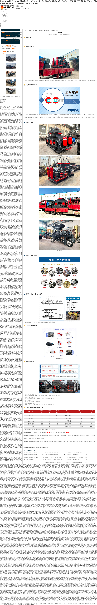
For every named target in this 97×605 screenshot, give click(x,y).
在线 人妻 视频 (3, 546)
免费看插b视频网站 (58, 517)
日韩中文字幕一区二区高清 (8, 225)
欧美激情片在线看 (12, 241)
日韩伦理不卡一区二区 (10, 267)
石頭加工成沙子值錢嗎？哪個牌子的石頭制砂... (31, 457)
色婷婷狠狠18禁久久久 (14, 246)
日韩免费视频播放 (67, 464)
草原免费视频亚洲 (10, 514)
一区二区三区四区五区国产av (4, 272)
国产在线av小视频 (65, 480)
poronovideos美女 (8, 373)
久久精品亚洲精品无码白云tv (12, 266)
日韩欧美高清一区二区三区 (13, 417)
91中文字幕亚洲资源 (4, 438)
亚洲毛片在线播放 (7, 193)
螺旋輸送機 (3, 43)
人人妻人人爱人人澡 (5, 504)
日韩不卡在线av (94, 497)
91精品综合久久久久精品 (17, 146)
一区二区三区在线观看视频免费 (86, 506)
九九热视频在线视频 (17, 231)
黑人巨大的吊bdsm (41, 511)
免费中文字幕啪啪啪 (71, 472)
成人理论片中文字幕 (52, 499)
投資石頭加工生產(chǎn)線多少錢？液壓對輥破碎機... (53, 459)
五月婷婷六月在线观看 (49, 540)
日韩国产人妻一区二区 (24, 546)
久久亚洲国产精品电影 (4, 172)
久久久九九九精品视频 (15, 260)
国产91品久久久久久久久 (4, 387)
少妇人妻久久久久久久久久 (10, 532)
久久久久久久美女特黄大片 (82, 478)
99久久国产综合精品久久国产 (47, 472)
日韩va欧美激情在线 (11, 397)
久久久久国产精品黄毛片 (17, 274)
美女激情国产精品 (9, 499)
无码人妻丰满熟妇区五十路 (6, 512)
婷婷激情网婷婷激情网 (21, 493)
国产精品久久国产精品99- (19, 504)
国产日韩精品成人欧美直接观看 (10, 491)
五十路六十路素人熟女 (4, 281)
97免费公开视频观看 (80, 534)
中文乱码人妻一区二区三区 (78, 553)
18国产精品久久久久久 (11, 132)
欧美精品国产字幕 (7, 510)
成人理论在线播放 (18, 440)
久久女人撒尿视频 (67, 538)
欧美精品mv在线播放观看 (13, 198)
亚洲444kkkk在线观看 (30, 481)
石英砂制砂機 (10, 46)
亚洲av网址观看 (32, 486)
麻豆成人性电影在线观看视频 (87, 553)
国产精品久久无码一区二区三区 (23, 525)
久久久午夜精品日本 (13, 251)
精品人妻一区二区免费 (18, 214)
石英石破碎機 (16, 46)
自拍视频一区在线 (4, 268)
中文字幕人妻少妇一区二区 (31, 491)
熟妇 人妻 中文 (16, 252)
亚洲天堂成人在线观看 (72, 499)
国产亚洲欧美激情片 (41, 465)
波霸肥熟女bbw (18, 372)
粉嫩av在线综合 (53, 500)
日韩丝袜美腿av (42, 553)
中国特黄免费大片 (19, 247)
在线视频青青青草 (12, 327)
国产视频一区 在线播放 (17, 371)
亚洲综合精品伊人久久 (3, 213)
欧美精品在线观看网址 (11, 472)
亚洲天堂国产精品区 (4, 266)
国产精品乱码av (2, 215)
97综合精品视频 (70, 545)
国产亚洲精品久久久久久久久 (25, 511)
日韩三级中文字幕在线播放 (15, 318)
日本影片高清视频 (3, 234)
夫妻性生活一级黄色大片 (15, 537)
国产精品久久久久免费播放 (11, 247)
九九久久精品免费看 (17, 119)
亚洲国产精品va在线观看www (67, 478)
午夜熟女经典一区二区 (63, 507)
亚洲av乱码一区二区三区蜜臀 (8, 235)
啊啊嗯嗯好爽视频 (73, 544)
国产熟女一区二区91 (60, 464)
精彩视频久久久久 (10, 292)
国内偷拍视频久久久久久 (8, 221)
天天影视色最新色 (43, 540)
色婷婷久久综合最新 (4, 132)
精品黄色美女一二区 (5, 212)
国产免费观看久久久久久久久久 (75, 490)
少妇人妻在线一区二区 (37, 510)
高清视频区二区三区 (9, 553)
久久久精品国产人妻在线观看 (51, 487)
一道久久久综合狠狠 (70, 512)
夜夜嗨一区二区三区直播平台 (75, 551)
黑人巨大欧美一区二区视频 (12, 387)
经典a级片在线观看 (23, 510)
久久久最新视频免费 (50, 506)
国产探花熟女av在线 (18, 359)
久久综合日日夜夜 (11, 401)
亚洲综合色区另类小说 (44, 552)
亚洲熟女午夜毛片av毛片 (10, 419)
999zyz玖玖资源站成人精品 (35, 540)
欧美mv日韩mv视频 (52, 533)
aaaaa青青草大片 (3, 147)
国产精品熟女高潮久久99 (83, 505)
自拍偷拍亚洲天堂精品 (6, 470)
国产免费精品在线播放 (10, 332)
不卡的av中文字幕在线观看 (66, 479)
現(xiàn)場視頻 (2, 101)
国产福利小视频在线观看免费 (36, 467)
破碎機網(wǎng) (4, 13)
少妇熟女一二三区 (91, 550)
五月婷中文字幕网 (76, 531)
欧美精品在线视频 (11, 348)
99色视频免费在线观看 (58, 526)
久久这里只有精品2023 (15, 517)
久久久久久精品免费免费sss (16, 465)
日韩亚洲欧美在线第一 (91, 485)
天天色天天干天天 (4, 407)
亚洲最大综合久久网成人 (12, 194)
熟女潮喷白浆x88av (4, 339)
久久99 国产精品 (40, 494)
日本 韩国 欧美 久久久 (16, 444)
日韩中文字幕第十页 (71, 547)
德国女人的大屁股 (7, 413)
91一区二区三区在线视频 (17, 358)
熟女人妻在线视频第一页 (4, 358)
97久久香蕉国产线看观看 (11, 333)
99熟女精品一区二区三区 (53, 481)
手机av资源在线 (4, 365)
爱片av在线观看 (82, 492)
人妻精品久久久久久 (56, 545)
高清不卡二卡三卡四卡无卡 (18, 271)
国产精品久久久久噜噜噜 (8, 326)
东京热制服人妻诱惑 (6, 351)
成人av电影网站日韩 (16, 133)
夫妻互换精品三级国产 (9, 188)
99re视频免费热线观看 (26, 478)
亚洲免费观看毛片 (36, 477)
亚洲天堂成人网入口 (43, 470)
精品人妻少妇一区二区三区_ (5, 178)
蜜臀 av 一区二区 (93, 518)
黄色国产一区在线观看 (10, 406)
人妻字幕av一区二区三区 (4, 401)
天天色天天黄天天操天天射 (18, 212)
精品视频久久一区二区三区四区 (14, 200)
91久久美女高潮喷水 (15, 324)
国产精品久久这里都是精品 (8, 207)
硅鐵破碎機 (13, 51)
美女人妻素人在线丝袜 (13, 477)
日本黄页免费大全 (45, 518)
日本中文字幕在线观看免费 (90, 494)
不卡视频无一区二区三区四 (26, 533)
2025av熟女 (37, 486)
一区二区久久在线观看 (6, 352)
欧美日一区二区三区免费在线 (63, 477)
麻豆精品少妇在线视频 (47, 525)
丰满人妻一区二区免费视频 (11, 523)
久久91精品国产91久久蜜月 (44, 481)
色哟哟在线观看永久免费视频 (11, 145)
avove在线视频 (36, 481)
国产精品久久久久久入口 (16, 550)
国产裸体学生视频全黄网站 (7, 300)
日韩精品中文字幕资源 (12, 167)
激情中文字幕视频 (37, 480)
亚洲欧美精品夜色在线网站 (11, 372)
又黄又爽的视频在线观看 (53, 466)
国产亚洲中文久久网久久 (38, 507)
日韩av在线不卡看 (13, 513)
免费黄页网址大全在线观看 (91, 478)
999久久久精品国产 (28, 534)
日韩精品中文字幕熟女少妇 (4, 311)
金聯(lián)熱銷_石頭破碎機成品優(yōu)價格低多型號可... (75, 460)
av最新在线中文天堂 (89, 465)
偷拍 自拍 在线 (11, 265)
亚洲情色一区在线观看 (45, 523)
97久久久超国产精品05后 (4, 305)
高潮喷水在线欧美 (39, 484)
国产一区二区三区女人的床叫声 (16, 430)
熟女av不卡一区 (10, 358)
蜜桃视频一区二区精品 (9, 412)
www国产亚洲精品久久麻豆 (6, 450)
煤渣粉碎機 (9, 51)
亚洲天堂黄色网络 (4, 254)
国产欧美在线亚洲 (87, 517)
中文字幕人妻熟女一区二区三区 (65, 474)
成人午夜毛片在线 (49, 477)
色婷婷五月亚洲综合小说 (6, 393)
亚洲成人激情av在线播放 (54, 546)
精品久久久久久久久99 (6, 220)
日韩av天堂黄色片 (14, 152)
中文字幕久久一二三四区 (10, 315)
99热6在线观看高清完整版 (10, 484)
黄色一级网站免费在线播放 (6, 466)
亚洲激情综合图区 (4, 125)
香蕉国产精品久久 (13, 467)
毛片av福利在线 (18, 278)
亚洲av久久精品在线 (18, 491)
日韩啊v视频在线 (8, 550)
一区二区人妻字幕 (80, 525)
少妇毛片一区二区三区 (5, 307)
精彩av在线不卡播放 (28, 467)
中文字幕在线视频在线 (58, 467)
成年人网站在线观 (10, 511)
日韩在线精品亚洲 (64, 510)
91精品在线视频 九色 (13, 421)
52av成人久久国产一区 (17, 492)
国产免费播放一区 (15, 301)
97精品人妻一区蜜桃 (35, 531)
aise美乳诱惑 (73, 487)
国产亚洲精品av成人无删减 (60, 504)
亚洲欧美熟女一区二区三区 (4, 327)
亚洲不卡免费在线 (39, 474)
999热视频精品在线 (18, 439)
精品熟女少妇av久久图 (17, 334)
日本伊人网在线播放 (6, 400)
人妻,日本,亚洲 (13, 278)
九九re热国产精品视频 (10, 538)
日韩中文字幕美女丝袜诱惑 (39, 538)
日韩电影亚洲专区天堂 (11, 248)
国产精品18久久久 (63, 531)
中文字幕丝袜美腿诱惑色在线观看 (12, 408)
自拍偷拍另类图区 (11, 505)
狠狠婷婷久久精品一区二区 (77, 486)
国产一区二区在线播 (14, 526)
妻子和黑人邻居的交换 (48, 511)
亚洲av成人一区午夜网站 (79, 466)
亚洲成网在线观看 (18, 523)
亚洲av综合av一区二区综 (60, 484)
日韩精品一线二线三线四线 (4, 328)
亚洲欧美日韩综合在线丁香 (44, 530)
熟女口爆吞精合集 (24, 492)
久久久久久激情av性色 (15, 355)
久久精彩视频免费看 (48, 465)
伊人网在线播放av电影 (23, 500)
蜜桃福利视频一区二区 (39, 500)
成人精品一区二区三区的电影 (62, 466)
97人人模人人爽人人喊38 (81, 546)
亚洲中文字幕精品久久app (13, 174)
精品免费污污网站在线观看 (11, 325)
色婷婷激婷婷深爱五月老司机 (16, 404)
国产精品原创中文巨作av (10, 161)
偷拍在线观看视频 (67, 539)
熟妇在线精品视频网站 (6, 192)
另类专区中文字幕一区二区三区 (6, 299)
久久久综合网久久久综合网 (49, 479)
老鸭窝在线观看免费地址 (51, 512)
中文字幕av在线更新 (23, 531)
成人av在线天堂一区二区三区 (32, 532)
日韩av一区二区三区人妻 (13, 380)
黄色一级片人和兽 (77, 485)
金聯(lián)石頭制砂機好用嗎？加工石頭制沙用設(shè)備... (54, 462)
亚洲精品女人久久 (6, 200)
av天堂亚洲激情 (34, 494)
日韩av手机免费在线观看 (60, 500)
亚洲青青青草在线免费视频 (82, 523)
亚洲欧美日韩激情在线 (11, 227)
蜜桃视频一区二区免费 (9, 179)
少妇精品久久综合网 (49, 470)
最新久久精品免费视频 (11, 452)
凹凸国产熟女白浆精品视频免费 (11, 222)
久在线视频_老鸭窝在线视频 (29, 518)
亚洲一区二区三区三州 (8, 478)
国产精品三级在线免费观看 (4, 364)
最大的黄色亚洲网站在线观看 (42, 513)
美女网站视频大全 (27, 513)
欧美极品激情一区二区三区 (15, 165)
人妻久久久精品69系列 (4, 388)
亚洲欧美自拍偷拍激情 (11, 439)
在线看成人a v (15, 346)
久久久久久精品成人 (7, 318)
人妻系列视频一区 (55, 551)
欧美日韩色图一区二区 (45, 474)
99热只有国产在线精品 (25, 465)
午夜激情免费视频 (21, 512)
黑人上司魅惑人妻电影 (12, 364)
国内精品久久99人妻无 (20, 487)
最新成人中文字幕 (46, 466)
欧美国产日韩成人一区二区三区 (7, 321)
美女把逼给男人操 (9, 201)
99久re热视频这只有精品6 (14, 178)
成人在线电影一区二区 (6, 394)
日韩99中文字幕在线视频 (13, 497)
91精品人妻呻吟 (72, 464)
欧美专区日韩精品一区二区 (6, 344)
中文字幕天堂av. (20, 551)
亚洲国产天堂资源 (8, 551)
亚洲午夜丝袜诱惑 (12, 331)
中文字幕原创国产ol (8, 525)
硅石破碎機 (3, 53)
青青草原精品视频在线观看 (10, 231)
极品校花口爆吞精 (12, 400)
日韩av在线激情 (16, 213)
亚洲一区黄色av (4, 218)
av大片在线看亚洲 (85, 486)
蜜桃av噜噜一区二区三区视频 (17, 398)
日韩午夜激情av (16, 188)
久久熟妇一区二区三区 (6, 165)
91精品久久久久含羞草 (29, 473)
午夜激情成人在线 (7, 182)
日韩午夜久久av (18, 145)
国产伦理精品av (14, 410)
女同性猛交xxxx (19, 228)
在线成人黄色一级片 (9, 274)
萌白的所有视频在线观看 (14, 129)
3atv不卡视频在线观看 (10, 533)
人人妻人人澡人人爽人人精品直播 (51, 464)
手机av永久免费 (67, 484)
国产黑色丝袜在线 (60, 473)
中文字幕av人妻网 (16, 258)
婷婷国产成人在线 (24, 527)
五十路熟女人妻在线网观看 (27, 494)
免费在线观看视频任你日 (13, 487)
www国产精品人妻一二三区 (14, 313)
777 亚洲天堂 (91, 524)
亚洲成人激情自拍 (10, 119)
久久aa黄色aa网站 (10, 133)
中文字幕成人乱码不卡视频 (17, 527)
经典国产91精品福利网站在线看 (10, 357)
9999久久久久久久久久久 (9, 208)
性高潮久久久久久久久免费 (33, 465)
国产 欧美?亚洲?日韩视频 (77, 524)
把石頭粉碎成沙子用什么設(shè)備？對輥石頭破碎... (53, 457)
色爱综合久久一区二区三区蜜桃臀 (8, 252)
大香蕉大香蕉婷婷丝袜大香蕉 (7, 355)
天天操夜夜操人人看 (28, 493)
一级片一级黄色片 (51, 526)
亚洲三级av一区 (3, 291)
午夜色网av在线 (76, 505)
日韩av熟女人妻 (58, 537)
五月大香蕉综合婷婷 (4, 228)
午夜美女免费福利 (61, 551)
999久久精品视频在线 (23, 498)
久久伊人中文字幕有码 (6, 421)
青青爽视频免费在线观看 (14, 466)
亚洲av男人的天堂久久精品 (13, 160)
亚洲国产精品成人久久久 (78, 477)
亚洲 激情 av (5, 116)
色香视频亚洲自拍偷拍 (13, 507)
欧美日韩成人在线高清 (4, 245)
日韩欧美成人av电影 (8, 374)
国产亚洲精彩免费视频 (83, 485)
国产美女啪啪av (28, 517)
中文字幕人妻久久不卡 (49, 553)
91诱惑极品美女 (5, 195)
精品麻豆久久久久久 (6, 392)
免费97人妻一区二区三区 (72, 519)
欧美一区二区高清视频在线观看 (33, 497)
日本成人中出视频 (9, 288)
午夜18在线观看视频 (18, 327)
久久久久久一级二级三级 (7, 420)
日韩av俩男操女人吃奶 (24, 547)
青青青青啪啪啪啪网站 (15, 391)
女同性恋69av (85, 491)
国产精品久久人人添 (17, 451)
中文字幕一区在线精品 (70, 466)
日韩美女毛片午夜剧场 (13, 352)
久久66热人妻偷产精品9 (11, 437)
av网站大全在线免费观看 (6, 199)
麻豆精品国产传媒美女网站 (5, 381)
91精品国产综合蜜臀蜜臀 (59, 499)
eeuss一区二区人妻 (84, 550)
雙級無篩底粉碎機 (5, 46)
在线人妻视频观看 (17, 418)
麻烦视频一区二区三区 (13, 394)
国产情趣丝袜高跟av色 (6, 129)
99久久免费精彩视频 (79, 467)
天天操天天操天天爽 (31, 480)
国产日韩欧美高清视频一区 (27, 505)
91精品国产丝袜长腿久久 (18, 505)
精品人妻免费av (41, 479)
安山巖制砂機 (4, 51)
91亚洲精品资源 (16, 500)
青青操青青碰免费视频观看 (14, 141)
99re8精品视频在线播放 (17, 147)
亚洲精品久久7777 (14, 374)
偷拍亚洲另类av (38, 523)
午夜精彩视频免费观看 (17, 433)
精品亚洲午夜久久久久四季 (7, 115)
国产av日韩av (48, 534)
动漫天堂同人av (9, 293)
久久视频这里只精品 (71, 470)
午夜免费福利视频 (58, 518)
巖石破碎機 (8, 48)
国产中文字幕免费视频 (17, 397)
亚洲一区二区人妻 (46, 490)
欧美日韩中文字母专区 (62, 543)
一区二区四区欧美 (20, 474)
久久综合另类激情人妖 (79, 491)
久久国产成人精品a (23, 550)
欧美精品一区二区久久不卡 (18, 240)
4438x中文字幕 (6, 380)
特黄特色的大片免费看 (70, 485)
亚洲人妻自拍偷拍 (45, 491)
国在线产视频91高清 (3, 523)
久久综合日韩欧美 (70, 527)
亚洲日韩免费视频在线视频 (10, 155)
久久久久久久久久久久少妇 (34, 464)
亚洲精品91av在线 (89, 471)
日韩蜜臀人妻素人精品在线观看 (5, 453)
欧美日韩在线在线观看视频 (13, 285)
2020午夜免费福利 (50, 550)
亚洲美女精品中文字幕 (16, 134)
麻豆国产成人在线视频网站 (79, 472)
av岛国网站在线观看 (35, 493)
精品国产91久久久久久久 (16, 112)
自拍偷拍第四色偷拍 (64, 519)
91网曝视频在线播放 (11, 139)
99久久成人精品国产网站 (11, 457)
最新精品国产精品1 (51, 510)
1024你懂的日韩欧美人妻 (19, 472)
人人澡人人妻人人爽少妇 (17, 215)
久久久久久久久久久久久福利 (13, 311)
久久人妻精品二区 (4, 472)
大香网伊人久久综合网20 (7, 152)
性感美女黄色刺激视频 (8, 120)
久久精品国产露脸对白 (14, 319)
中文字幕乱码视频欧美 (10, 341)
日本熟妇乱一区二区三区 (45, 480)
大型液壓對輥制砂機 (9, 32)
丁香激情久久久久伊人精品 (72, 467)
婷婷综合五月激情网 (18, 304)
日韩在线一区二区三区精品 (12, 195)
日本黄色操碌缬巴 (42, 493)
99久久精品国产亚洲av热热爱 (14, 186)
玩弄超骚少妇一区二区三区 (53, 486)
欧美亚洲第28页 (15, 154)
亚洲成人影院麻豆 (63, 505)
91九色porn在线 (3, 334)
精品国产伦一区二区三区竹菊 (87, 499)
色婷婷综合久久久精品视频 (12, 361)
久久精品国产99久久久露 (18, 273)
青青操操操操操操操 (64, 518)
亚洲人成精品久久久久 (77, 511)
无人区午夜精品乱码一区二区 (11, 360)
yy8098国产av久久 (15, 261)
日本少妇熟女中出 (18, 241)
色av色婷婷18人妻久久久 (25, 464)
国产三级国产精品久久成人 (35, 505)
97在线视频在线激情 (10, 479)
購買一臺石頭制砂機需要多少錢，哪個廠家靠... (31, 452)
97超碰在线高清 (70, 486)
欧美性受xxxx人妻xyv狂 (18, 294)
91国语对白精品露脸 (23, 499)
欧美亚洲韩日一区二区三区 (6, 298)
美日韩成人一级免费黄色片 (6, 308)
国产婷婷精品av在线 (33, 478)
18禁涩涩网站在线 (70, 510)
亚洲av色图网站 (52, 490)
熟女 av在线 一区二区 (86, 510)
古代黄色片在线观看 (10, 481)
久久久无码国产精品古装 (17, 221)
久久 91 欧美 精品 (3, 274)
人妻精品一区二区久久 (3, 408)
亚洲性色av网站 (29, 499)
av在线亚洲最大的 (4, 464)
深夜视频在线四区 (54, 493)
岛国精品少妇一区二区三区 (36, 539)
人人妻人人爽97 (42, 505)
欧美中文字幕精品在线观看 (11, 114)
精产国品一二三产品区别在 (5, 173)
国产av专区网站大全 (8, 109)
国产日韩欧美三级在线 (3, 359)
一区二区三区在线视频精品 (17, 208)
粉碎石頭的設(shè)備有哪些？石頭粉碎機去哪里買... (74, 452)
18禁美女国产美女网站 (13, 220)
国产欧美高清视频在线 (48, 551)
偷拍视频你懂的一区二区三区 (38, 466)
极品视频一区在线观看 (13, 385)
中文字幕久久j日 (17, 125)
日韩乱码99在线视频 (14, 344)
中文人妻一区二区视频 (54, 543)
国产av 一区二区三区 (10, 181)
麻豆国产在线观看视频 (77, 537)
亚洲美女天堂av (12, 173)
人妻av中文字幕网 (55, 477)
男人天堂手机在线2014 (32, 506)
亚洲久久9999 (15, 135)
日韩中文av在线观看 (78, 518)
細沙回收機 (14, 38)
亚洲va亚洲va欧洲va (50, 527)
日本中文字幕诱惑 (17, 181)
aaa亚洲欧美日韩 (79, 544)
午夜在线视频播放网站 (18, 233)
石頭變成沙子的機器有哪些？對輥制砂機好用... (52, 452)
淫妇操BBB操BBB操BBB (7, 459)
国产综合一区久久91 (57, 519)
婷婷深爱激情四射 (63, 514)
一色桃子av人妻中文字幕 (11, 280)
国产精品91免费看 (3, 398)
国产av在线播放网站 (32, 547)
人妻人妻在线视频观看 (8, 134)
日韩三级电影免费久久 (7, 386)
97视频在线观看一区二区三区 (11, 552)
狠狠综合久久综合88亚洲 (81, 497)
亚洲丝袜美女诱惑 (12, 353)
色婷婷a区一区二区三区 (74, 513)
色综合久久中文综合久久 (18, 341)
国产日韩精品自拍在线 (16, 511)
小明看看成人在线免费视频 (17, 120)
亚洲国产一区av (9, 517)
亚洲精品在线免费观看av (18, 328)
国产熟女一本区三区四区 (83, 513)
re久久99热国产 (2, 258)
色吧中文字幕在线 (13, 149)
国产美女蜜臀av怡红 (15, 180)
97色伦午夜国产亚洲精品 (64, 547)
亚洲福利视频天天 (6, 353)
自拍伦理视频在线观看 (9, 147)
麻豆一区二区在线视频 (80, 473)
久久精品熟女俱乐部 (28, 471)
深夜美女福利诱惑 (39, 491)
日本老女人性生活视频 (7, 377)
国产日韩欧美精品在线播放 (9, 367)
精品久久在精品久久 (4, 379)
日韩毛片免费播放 (7, 159)
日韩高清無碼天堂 (34, 517)
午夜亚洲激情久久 (19, 357)
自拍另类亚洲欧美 (84, 537)
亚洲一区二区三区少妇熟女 (18, 479)
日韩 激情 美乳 (49, 492)
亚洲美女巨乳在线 (8, 471)
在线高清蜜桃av (8, 498)
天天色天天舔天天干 (10, 213)
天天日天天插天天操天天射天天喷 (79, 507)
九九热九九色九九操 (10, 335)
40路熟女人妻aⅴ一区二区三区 (71, 543)
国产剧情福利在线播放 (14, 175)
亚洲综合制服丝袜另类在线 (9, 314)
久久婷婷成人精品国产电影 (21, 552)
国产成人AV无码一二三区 (50, 544)
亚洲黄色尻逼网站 (16, 242)
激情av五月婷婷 (12, 193)
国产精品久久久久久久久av (10, 306)
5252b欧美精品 (16, 367)
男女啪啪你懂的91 (71, 537)
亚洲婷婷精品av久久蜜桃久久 (17, 434)
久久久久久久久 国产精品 (33, 545)
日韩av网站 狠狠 (11, 281)
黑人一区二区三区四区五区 (59, 533)
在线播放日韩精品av (21, 507)
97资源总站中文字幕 (12, 304)
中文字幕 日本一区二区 (31, 514)
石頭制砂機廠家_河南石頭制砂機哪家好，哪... (73, 454)
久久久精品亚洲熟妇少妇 (63, 545)
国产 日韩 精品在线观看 (11, 254)
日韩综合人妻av (18, 520)
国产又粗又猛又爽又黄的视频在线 (14, 226)
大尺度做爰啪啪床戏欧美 (24, 480)
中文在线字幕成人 (85, 470)
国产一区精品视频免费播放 (64, 534)
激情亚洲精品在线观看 (5, 493)
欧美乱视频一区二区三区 (8, 368)
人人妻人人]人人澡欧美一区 (5, 149)
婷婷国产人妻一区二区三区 (49, 485)
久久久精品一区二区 (30, 466)
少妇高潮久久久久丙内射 (19, 484)
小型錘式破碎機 (4, 37)
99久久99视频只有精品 (15, 166)
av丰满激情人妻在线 (89, 512)
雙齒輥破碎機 (16, 32)
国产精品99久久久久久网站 (14, 351)
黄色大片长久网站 (11, 169)
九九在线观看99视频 (19, 452)
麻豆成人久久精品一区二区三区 (54, 474)
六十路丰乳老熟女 (3, 498)
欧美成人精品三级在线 (51, 491)
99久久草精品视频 (30, 498)
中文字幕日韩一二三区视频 (10, 239)
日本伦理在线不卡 (14, 115)
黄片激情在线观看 (8, 253)
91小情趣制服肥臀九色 (6, 494)
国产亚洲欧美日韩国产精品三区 (23, 497)
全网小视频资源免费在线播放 (39, 551)
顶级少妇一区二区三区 (11, 432)
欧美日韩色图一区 (22, 518)
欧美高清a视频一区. (29, 550)
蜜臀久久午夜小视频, (35, 504)
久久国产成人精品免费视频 (5, 141)
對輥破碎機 (3, 32)
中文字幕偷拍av (11, 328)
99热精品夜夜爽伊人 (16, 411)
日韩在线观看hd (91, 514)
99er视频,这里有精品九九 (57, 553)
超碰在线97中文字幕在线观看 (72, 525)
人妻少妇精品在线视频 (19, 485)
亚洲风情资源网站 (61, 492)
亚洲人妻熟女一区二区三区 (8, 153)
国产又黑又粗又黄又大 (91, 486)
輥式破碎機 (3, 35)
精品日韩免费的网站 (76, 494)
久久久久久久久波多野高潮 (55, 534)
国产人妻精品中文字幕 (10, 302)
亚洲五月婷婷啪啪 (26, 506)
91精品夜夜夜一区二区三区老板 (43, 533)
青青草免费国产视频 (14, 320)
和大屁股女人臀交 (15, 153)
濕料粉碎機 (13, 45)
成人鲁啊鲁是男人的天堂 (9, 215)
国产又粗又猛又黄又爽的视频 (45, 473)
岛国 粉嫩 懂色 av (65, 511)
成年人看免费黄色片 (79, 480)
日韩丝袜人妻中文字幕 (15, 518)
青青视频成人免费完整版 (21, 470)
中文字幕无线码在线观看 (15, 498)
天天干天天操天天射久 (4, 539)
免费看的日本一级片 (14, 525)
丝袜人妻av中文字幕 (4, 378)
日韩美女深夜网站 (14, 551)
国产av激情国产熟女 (43, 477)
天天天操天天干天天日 (5, 417)
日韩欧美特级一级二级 (9, 446)
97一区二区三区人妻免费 (27, 539)
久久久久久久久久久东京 (26, 523)
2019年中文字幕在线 (6, 507)
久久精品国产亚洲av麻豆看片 (91, 513)
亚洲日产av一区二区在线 (6, 477)
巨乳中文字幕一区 (3, 499)
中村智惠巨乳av (6, 285)
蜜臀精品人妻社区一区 (88, 492)
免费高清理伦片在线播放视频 (29, 507)
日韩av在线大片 (85, 466)
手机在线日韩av (56, 540)
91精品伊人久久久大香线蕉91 (65, 513)
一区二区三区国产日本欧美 (5, 168)
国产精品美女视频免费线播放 (16, 300)
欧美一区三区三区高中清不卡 (55, 525)
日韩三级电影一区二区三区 (12, 228)
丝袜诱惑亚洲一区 (54, 465)
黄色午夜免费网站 (37, 526)
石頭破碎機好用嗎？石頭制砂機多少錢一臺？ (31, 454)
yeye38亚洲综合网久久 (13, 474)
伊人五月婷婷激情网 (32, 485)
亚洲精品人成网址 (67, 546)
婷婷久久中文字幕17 (46, 538)
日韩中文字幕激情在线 (91, 552)
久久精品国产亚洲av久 (9, 486)
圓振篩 (7, 40)
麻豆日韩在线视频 (10, 371)
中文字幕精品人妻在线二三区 (14, 199)
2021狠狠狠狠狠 (9, 365)
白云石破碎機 (13, 48)
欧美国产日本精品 (57, 547)
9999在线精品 (8, 278)
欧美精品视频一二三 (68, 465)
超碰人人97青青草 (13, 159)
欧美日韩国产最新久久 (6, 345)
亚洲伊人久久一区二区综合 (86, 511)
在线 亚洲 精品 (17, 239)
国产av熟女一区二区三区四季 (44, 486)
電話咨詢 (1, 102)
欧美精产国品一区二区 (14, 308)
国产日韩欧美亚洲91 (9, 146)
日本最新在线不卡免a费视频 (6, 122)
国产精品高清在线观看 (4, 265)
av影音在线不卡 (49, 513)
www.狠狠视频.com (57, 485)
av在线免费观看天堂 (51, 518)
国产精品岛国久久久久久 (84, 514)
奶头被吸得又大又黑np (14, 426)
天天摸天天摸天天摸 (15, 460)
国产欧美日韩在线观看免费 (8, 444)
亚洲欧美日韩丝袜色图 (63, 470)
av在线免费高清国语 (9, 275)
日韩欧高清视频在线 (15, 366)
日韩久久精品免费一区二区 (73, 517)
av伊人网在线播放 (16, 481)
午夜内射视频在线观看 (6, 128)
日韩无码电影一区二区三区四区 (12, 218)
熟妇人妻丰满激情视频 (12, 388)
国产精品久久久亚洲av (5, 497)
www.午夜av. (16, 265)
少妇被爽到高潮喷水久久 (18, 543)
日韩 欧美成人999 (79, 538)
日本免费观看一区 (26, 551)
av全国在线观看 (2, 109)
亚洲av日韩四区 (59, 478)
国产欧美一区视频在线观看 (10, 214)
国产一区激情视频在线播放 (84, 533)
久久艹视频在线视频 (4, 451)
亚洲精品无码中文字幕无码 (15, 189)
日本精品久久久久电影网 (86, 545)
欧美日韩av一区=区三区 (12, 312)
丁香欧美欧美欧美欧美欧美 (7, 180)
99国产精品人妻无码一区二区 (62, 486)
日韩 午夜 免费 (6, 233)
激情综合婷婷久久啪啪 (14, 384)
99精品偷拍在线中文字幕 (8, 347)
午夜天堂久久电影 (76, 527)
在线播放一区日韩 (24, 544)
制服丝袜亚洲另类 (17, 113)
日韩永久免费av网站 (6, 480)
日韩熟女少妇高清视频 (12, 245)
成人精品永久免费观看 (90, 504)
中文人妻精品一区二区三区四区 (7, 261)
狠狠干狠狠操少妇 (82, 471)
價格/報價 (1, 9)
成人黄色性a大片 (17, 419)
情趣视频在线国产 (13, 185)
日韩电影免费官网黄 (7, 513)
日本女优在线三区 (13, 128)
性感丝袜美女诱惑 (18, 325)
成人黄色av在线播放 (15, 293)
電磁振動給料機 (16, 40)
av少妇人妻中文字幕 (6, 540)
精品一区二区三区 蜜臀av (89, 479)
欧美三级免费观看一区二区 (14, 192)
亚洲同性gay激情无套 (6, 473)
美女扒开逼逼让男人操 (14, 299)
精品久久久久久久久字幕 (10, 294)
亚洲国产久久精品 (60, 493)
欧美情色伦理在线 (9, 465)
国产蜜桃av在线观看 (85, 538)
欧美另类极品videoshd (15, 255)
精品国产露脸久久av (5, 194)
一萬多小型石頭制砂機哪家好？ (28, 459)
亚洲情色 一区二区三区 (9, 433)
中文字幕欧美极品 (74, 465)
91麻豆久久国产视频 (40, 478)
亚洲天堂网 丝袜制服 (7, 425)
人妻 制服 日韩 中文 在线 (26, 486)
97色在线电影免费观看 (44, 499)
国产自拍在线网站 (13, 381)
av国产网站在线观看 (12, 504)
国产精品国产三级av (15, 288)
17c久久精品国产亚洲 (87, 519)
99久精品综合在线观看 (9, 242)
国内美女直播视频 (4, 439)
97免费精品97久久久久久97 (9, 338)
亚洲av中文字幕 (4, 133)
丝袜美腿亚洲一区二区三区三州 (84, 527)
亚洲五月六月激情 (78, 464)
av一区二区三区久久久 (8, 404)
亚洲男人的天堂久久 (10, 407)
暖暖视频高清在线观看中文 (31, 519)
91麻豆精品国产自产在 (35, 530)
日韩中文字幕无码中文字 (70, 550)
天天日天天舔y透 (14, 530)
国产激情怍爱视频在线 (12, 172)
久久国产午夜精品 (20, 530)
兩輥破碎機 (3, 48)
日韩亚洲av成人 (82, 531)
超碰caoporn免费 (75, 478)
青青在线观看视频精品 (8, 410)
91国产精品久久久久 (7, 319)
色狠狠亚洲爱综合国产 (29, 477)
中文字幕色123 (11, 212)
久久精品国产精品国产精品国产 (74, 492)
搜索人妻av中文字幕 (44, 510)
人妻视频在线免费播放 (66, 490)
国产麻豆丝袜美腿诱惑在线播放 (16, 345)
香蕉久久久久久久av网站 (72, 480)
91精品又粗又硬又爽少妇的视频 (92, 474)
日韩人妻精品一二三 (59, 530)
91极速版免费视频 (9, 234)
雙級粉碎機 (13, 35)
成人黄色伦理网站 (32, 551)
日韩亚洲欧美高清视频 (8, 434)
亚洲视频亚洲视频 (12, 440)
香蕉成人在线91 (92, 520)
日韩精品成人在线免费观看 (9, 205)
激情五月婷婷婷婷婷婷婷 (79, 547)
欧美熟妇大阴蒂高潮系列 (16, 116)
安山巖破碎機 (8, 45)
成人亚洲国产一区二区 (6, 246)
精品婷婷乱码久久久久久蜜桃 (14, 399)
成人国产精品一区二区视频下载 (62, 481)
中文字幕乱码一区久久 (20, 513)
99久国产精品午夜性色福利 (17, 326)
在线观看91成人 (5, 142)
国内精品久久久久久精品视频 (91, 487)
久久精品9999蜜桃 (9, 291)
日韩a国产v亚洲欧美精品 (5, 226)
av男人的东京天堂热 (18, 400)
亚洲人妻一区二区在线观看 (66, 498)
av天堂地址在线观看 (14, 450)
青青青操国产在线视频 (8, 447)
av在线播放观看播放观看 (13, 493)
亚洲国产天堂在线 (73, 479)
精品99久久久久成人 (8, 324)
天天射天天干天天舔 (10, 271)
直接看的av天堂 (65, 491)
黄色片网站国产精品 (49, 531)
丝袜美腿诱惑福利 (5, 348)
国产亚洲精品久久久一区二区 (6, 127)
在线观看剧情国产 (53, 537)
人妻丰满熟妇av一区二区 (63, 472)
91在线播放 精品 (88, 497)
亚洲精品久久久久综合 (8, 154)
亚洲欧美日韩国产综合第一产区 (17, 386)
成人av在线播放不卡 (56, 470)
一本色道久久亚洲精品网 (80, 543)
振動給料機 (11, 40)
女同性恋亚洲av (13, 253)
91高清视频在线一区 (12, 140)
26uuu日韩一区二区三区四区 (43, 504)
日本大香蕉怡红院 (13, 393)
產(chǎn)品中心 (2, 100)
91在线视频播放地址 (8, 537)
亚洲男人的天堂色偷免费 (13, 424)
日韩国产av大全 (92, 544)
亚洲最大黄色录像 (8, 175)
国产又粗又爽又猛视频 (8, 232)
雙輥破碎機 (8, 35)
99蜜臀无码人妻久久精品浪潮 (4, 440)
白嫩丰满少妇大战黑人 (3, 371)
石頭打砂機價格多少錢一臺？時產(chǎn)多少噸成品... (74, 457)
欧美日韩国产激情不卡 (5, 331)
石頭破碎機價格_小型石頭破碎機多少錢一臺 (73, 459)
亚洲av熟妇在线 (9, 116)
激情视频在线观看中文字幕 (50, 524)
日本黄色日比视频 (37, 544)
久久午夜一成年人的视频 (13, 307)
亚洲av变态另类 (16, 161)
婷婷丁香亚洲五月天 (44, 550)
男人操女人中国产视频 (15, 234)
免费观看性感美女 (5, 312)
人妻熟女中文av (43, 498)
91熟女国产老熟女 (73, 526)
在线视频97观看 (91, 477)
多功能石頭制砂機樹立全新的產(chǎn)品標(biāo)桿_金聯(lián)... (34, 460)
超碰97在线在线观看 (10, 287)
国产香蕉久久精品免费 (32, 546)
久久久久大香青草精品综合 (7, 391)
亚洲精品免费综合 (20, 524)
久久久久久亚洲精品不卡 (59, 520)
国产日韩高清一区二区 (8, 255)
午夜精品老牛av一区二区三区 (4, 399)
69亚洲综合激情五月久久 (80, 479)
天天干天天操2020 (24, 519)
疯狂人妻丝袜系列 (7, 189)
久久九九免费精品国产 (13, 540)
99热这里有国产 (80, 493)
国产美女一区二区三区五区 (17, 275)
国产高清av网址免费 (72, 491)
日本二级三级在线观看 (46, 514)
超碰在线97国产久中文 (4, 174)
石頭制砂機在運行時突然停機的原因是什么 (51, 454)
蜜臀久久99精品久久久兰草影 (47, 507)
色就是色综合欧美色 (21, 471)
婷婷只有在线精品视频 (10, 113)
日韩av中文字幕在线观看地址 (40, 485)
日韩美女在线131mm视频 (12, 148)
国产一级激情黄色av (17, 238)
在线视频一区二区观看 (3, 248)
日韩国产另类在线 (79, 499)
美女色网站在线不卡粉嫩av (67, 520)
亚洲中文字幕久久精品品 (77, 540)
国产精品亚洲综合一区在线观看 (12, 414)
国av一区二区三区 (63, 485)
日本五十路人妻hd (83, 487)
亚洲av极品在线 (65, 473)
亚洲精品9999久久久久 (16, 109)
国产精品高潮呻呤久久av (77, 506)
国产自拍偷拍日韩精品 (7, 461)
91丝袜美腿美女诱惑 (83, 474)
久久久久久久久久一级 (3, 514)
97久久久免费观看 (60, 487)
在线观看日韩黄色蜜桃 (58, 490)
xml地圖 (16, 97)
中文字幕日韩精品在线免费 (9, 500)
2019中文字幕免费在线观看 (77, 545)
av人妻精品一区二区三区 (5, 140)
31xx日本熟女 (3, 446)
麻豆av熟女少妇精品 (81, 517)
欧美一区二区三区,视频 (86, 520)
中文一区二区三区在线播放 (17, 365)
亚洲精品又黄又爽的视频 (10, 238)
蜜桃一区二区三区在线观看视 (60, 532)
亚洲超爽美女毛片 (33, 553)
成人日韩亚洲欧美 (74, 530)
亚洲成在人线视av (6, 167)
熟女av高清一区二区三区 (16, 201)
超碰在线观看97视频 (11, 162)
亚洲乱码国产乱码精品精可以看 (9, 273)
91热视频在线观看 (71, 511)
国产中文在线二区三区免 (23, 466)
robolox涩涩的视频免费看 (4, 139)
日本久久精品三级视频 (55, 507)
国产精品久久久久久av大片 (4, 295)
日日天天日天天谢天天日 (20, 534)
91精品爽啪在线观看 (52, 532)
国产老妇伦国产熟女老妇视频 (18, 539)
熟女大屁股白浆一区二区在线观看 (54, 523)
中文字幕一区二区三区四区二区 (10, 490)
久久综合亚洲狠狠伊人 (11, 359)
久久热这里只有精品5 (13, 494)
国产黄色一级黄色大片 (92, 470)
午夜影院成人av (5, 169)
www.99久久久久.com (41, 524)
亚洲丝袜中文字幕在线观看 (45, 546)
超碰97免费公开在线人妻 (58, 544)
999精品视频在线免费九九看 (72, 497)
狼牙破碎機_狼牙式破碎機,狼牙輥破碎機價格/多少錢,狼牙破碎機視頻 (37, 447)
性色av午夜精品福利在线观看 (68, 524)
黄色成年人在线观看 (74, 498)
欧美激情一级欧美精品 (17, 314)
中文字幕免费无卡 (54, 473)
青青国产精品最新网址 (11, 379)
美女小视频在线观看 (42, 531)
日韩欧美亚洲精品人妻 (3, 441)
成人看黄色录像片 (50, 471)
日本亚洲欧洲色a (11, 233)
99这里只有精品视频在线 (18, 407)
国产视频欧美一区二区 (8, 258)
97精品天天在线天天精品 (41, 517)
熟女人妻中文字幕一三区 (80, 481)
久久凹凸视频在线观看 (26, 479)
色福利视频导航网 (7, 385)
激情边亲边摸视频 (56, 527)
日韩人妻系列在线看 (9, 398)
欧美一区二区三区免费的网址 (17, 478)
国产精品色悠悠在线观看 (37, 473)
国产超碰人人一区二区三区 (71, 481)
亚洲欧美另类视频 (13, 454)
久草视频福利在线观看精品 (11, 534)
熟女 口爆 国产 (11, 480)
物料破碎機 (5, 9)
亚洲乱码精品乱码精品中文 (36, 471)
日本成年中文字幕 (71, 477)
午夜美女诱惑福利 (85, 477)
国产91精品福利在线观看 (16, 545)
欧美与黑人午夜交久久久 (64, 523)
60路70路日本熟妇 (16, 179)
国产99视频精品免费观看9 (17, 464)
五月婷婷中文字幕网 (14, 470)
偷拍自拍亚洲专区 (4, 437)
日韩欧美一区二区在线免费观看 (85, 551)
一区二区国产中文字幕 (29, 510)
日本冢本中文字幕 (67, 551)
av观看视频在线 (4, 287)
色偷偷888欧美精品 (5, 361)
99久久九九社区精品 (16, 339)
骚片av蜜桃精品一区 (17, 401)
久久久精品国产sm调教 (11, 125)
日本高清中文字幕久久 (5, 520)
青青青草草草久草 (26, 474)
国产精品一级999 (18, 254)
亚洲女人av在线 (44, 467)
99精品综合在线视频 (8, 259)
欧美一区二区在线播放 (16, 447)
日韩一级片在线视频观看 (18, 281)
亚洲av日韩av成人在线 (13, 272)
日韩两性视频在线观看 (18, 162)
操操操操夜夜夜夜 (15, 347)
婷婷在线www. (5, 302)
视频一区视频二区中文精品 (15, 219)
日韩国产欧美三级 (39, 472)
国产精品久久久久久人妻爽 (30, 537)
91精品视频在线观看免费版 (39, 547)
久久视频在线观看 (12, 405)
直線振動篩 (3, 40)
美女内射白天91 (32, 484)
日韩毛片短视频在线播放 (90, 523)
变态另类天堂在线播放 (17, 287)
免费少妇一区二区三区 (6, 354)
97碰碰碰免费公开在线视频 (14, 458)
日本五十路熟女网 (35, 490)
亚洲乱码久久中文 (9, 112)
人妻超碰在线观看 (61, 538)
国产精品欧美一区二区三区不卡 (89, 543)
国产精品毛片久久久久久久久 (57, 511)
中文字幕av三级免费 (70, 531)
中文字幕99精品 (5, 432)
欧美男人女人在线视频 (66, 487)
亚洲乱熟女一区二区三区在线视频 (13, 305)
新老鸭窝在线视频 (13, 298)
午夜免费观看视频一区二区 (13, 431)
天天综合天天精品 (8, 260)
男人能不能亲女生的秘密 (54, 538)
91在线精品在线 (24, 491)
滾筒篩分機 (9, 38)
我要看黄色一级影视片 (68, 504)
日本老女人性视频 (9, 301)
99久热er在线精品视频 (91, 490)
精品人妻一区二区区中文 (28, 490)
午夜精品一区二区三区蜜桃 (11, 121)
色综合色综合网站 (11, 543)
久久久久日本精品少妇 (11, 378)
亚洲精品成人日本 (7, 458)
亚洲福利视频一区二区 (14, 122)
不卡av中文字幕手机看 (75, 504)
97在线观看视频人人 (15, 373)
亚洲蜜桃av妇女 (77, 487)
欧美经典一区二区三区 (16, 446)
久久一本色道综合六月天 (13, 295)
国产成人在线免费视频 (38, 518)
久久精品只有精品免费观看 (18, 292)
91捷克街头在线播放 (14, 377)
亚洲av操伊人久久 (25, 543)
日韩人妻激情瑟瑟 (37, 492)
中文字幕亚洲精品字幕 (13, 182)
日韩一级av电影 (93, 498)
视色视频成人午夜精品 (17, 412)
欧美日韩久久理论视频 (8, 286)
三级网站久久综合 (9, 135)
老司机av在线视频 (90, 491)
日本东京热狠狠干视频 (11, 268)
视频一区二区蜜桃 (69, 514)
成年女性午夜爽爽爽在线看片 (9, 187)
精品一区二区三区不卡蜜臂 (7, 340)
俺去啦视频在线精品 (8, 166)
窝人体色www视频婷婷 (42, 464)
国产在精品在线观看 (17, 514)
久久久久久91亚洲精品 (5, 186)
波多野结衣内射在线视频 (6, 219)
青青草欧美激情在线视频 (34, 511)
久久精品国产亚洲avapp (8, 279)
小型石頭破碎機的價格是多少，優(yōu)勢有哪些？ (53, 460)
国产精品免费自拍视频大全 (75, 471)
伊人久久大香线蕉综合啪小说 (72, 523)
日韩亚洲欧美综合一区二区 (8, 411)
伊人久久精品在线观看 (4, 304)
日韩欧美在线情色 (15, 232)
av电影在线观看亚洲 (23, 538)
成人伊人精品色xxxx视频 (76, 533)
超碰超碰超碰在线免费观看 (15, 510)
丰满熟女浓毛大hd (84, 526)
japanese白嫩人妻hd (68, 552)
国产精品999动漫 (18, 331)
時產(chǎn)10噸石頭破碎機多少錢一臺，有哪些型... (74, 462)
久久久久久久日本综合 (4, 198)
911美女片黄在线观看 (10, 334)
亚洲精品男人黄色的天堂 (5, 160)
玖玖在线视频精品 (4, 267)
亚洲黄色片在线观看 (16, 291)
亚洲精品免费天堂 (58, 480)
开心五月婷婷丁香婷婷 (33, 513)
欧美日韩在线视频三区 (87, 530)
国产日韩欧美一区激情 (13, 453)
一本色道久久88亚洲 (68, 500)
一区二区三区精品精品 (50, 467)
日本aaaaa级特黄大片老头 (76, 552)
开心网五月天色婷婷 (70, 553)
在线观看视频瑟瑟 (24, 520)
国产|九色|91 (78, 526)
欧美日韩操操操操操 (87, 534)
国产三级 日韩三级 (12, 142)
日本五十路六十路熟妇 (19, 506)
